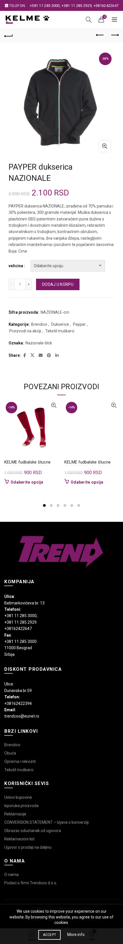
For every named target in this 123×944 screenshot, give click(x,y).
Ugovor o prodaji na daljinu (27, 847)
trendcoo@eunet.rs (21, 716)
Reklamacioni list (19, 839)
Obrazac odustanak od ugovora (32, 830)
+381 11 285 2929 (76, 5)
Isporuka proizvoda (21, 805)
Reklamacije (15, 814)
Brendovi (39, 324)
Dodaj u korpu (58, 284)
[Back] (8, 35)
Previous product (100, 35)
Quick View (54, 405)
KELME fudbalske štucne (27, 462)
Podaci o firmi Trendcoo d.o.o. (30, 883)
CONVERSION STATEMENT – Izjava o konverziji (46, 822)
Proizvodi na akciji (25, 331)
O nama (11, 874)
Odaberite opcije (27, 482)
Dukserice (60, 324)
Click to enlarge (104, 146)
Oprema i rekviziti (20, 761)
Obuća (10, 753)
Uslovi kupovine (18, 797)
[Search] (88, 19)
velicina (16, 265)
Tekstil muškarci (59, 331)
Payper (79, 324)
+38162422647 (106, 5)
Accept (49, 935)
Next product (114, 35)
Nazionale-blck (38, 343)
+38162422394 (18, 703)
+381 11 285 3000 (45, 5)
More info (76, 934)
